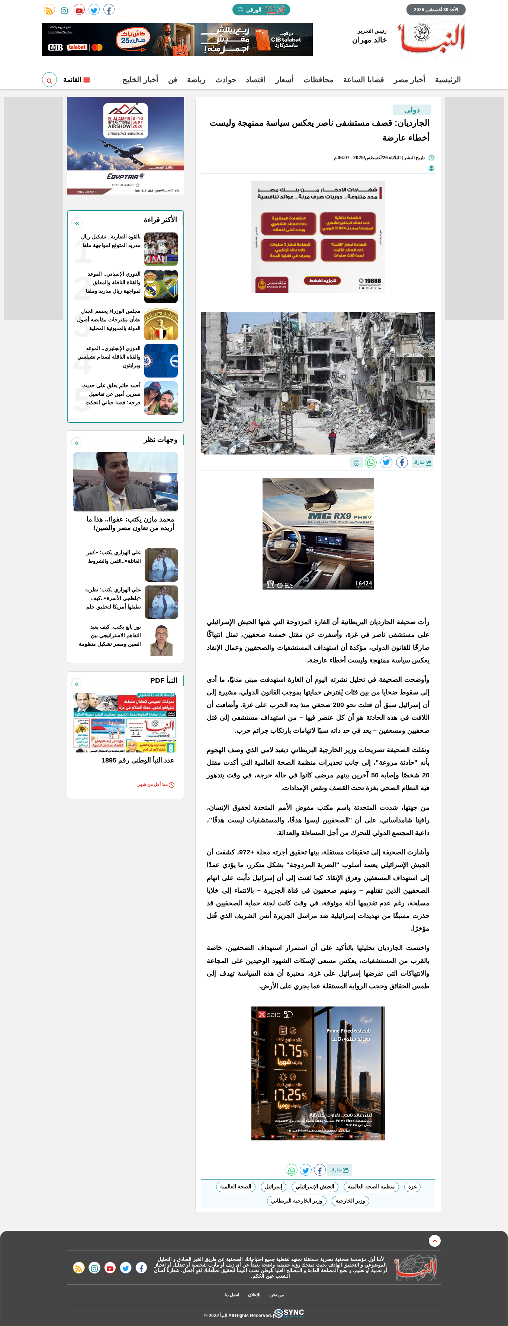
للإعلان (254, 1294)
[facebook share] (402, 462)
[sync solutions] (289, 1315)
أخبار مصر (409, 80)
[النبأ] (430, 38)
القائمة (73, 79)
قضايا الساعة (363, 80)
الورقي (253, 10)
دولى (412, 110)
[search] (49, 79)
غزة (412, 1186)
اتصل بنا (232, 1294)
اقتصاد (256, 80)
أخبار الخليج (140, 80)
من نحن (277, 1294)
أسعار (285, 80)
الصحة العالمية (235, 1186)
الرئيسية (448, 80)
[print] (356, 462)
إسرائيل (273, 1186)
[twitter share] (386, 462)
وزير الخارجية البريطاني (296, 1201)
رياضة (196, 80)
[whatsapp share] (371, 462)
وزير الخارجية (350, 1201)
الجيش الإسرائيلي (315, 1186)
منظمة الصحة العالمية (371, 1186)
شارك (420, 462)
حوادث (225, 80)
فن (172, 80)
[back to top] (435, 1241)
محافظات (318, 80)
